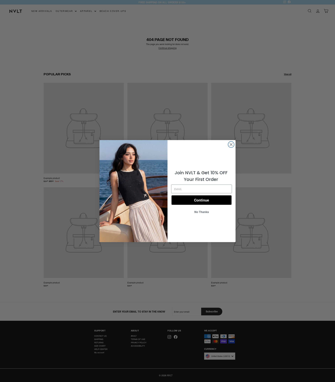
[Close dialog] (231, 144)
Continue (201, 200)
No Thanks (201, 212)
